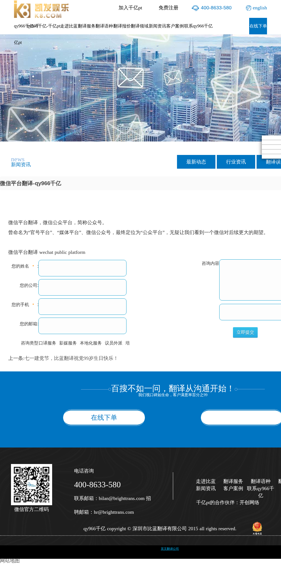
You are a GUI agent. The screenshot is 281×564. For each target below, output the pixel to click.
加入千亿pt (130, 7)
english (260, 7)
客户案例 (175, 26)
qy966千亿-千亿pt (27, 34)
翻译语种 (104, 26)
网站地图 (10, 560)
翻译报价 (122, 26)
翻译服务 (86, 26)
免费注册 (168, 7)
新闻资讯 (157, 26)
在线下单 (258, 26)
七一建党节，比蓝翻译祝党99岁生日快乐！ (71, 358)
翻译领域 (139, 26)
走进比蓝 (69, 26)
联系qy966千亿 (198, 26)
